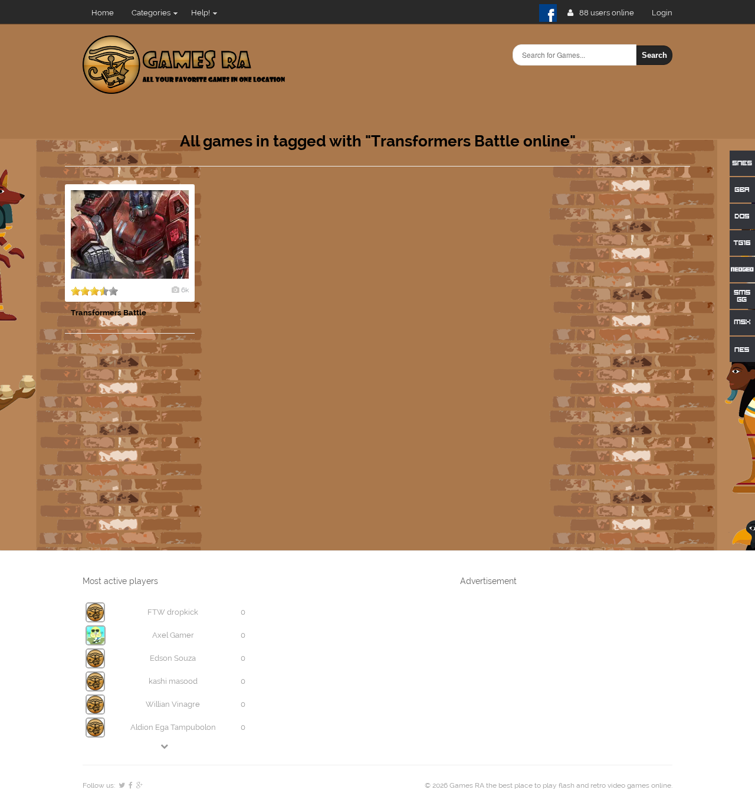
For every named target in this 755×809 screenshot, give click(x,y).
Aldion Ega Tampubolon (173, 727)
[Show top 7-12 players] (165, 746)
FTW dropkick (172, 612)
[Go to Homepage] (184, 87)
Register (667, 12)
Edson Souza (173, 658)
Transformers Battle (108, 312)
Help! (200, 12)
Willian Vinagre (173, 704)
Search (654, 55)
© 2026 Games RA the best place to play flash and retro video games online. (548, 785)
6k (185, 290)
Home (102, 12)
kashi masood (173, 681)
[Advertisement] (601, 361)
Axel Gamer (173, 635)
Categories (151, 12)
